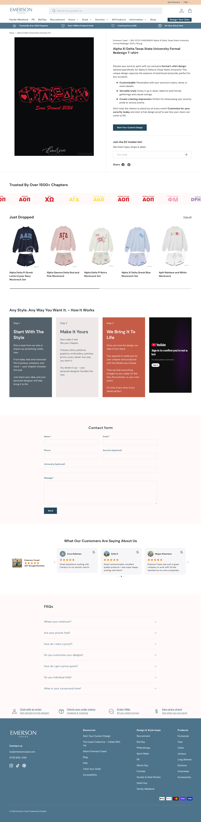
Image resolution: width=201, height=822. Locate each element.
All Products (119, 19)
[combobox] (105, 10)
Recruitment (57, 19)
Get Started (174, 2)
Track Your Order (92, 768)
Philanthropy (143, 747)
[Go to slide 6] (123, 576)
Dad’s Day (142, 783)
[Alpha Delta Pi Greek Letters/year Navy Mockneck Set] (25, 246)
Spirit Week (143, 753)
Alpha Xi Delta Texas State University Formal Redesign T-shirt (34, 33)
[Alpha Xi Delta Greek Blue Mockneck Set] (138, 246)
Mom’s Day (142, 765)
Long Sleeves (185, 759)
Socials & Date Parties (149, 777)
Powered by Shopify (38, 811)
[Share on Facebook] (123, 165)
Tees (180, 741)
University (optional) (54, 464)
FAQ (186, 2)
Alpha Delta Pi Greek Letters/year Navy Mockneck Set (21, 276)
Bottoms (182, 765)
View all (187, 217)
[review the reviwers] (93, 552)
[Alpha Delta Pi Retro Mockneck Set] (100, 246)
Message (48, 478)
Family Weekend (18, 19)
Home (11, 33)
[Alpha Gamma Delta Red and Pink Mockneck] (63, 246)
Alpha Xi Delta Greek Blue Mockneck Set (136, 274)
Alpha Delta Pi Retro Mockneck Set (95, 274)
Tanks (181, 747)
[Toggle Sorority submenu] (107, 19)
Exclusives (183, 736)
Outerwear (183, 771)
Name (47, 436)
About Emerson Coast (95, 751)
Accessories (184, 777)
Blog (85, 757)
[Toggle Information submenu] (145, 19)
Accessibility (90, 774)
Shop (153, 19)
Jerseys (182, 753)
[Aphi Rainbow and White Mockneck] (175, 246)
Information (136, 19)
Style (85, 19)
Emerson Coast (120, 40)
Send (50, 510)
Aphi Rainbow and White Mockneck (173, 274)
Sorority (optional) (112, 450)
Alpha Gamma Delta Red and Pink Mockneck (63, 274)
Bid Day (42, 19)
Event (71, 19)
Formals (141, 771)
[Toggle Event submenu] (77, 19)
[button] (190, 10)
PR (33, 19)
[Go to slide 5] (121, 576)
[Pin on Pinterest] (129, 165)
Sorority (100, 19)
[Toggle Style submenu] (90, 19)
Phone (47, 450)
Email (105, 436)
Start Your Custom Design (130, 127)
